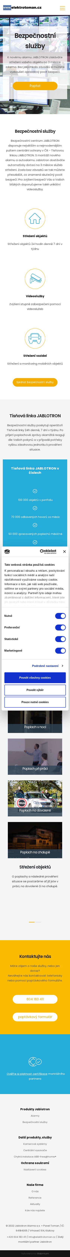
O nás (35, 1191)
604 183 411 (35, 999)
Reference (35, 1197)
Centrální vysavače (35, 1150)
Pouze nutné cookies (35, 702)
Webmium (43, 1253)
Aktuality (35, 1204)
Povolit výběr (35, 690)
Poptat (35, 86)
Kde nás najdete (35, 1210)
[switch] (60, 627)
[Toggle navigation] (62, 7)
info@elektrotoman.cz (42, 1237)
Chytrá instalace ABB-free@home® (35, 1156)
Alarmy (35, 1116)
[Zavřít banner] (64, 551)
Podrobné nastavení (45, 665)
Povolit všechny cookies (35, 677)
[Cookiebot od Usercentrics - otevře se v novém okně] (41, 551)
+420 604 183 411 (16, 1237)
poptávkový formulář (35, 1017)
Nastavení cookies (35, 1169)
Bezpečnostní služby (35, 1122)
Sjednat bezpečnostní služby (35, 382)
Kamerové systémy (35, 1144)
